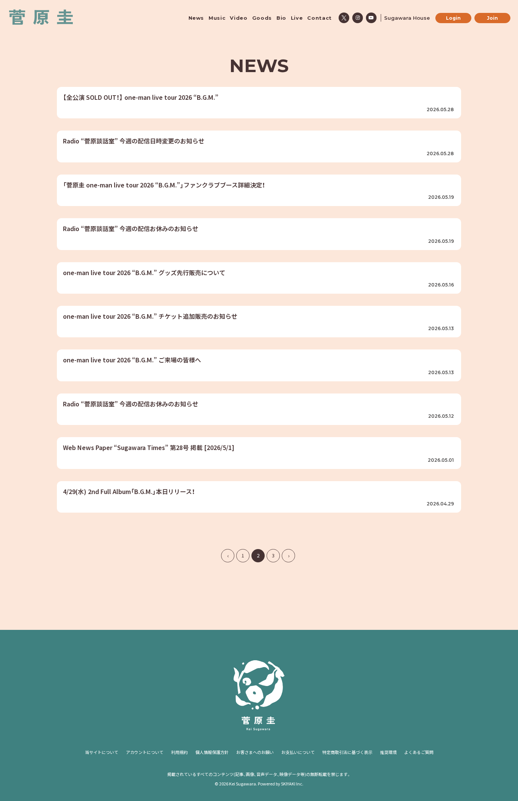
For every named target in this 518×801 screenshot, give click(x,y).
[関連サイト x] (344, 18)
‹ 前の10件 (227, 555)
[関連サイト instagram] (357, 18)
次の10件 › (288, 555)
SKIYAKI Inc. (292, 784)
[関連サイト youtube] (371, 18)
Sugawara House (407, 18)
